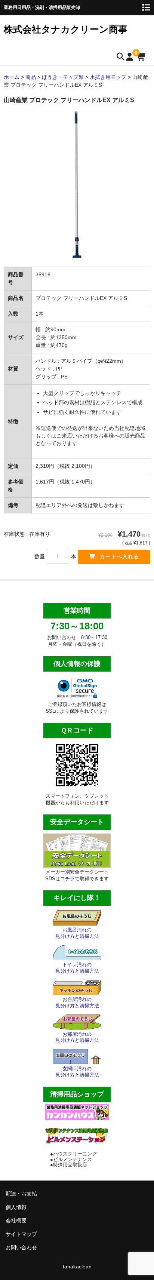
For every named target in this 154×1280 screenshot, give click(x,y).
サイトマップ (21, 1234)
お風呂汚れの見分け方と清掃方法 (77, 933)
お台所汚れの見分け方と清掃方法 (77, 1003)
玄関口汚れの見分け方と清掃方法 (77, 1072)
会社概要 (16, 1221)
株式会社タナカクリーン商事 (65, 29)
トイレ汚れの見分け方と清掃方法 (77, 968)
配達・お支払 (21, 1194)
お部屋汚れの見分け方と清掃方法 (77, 1037)
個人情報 (16, 1207)
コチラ (67, 878)
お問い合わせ (21, 1247)
